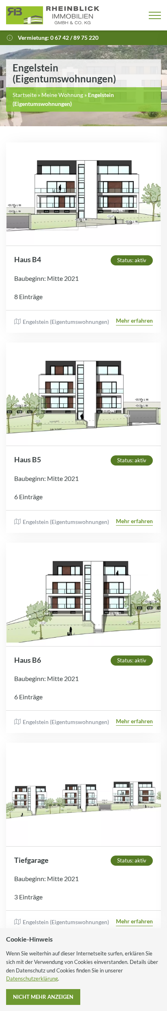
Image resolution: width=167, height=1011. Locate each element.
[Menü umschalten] (155, 15)
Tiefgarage (31, 860)
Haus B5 (27, 459)
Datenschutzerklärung (32, 978)
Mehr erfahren (134, 320)
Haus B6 (27, 659)
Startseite (24, 95)
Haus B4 (27, 259)
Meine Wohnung (62, 95)
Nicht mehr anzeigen (43, 997)
